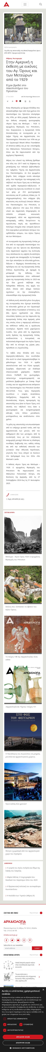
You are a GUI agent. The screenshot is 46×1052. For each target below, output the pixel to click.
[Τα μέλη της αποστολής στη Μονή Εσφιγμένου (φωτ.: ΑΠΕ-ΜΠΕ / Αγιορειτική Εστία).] (23, 29)
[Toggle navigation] (25, 4)
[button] (23, 1048)
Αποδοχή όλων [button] (23, 1037)
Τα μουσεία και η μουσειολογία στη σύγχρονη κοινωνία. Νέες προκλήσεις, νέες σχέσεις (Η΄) (25, 977)
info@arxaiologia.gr (10, 935)
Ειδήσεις (9, 58)
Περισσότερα (34, 913)
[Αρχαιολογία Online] (6, 4)
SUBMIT (37, 948)
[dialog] (23, 1019)
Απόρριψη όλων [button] (23, 1043)
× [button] (43, 990)
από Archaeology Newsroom (30, 96)
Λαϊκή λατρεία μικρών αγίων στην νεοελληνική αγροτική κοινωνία (25, 965)
